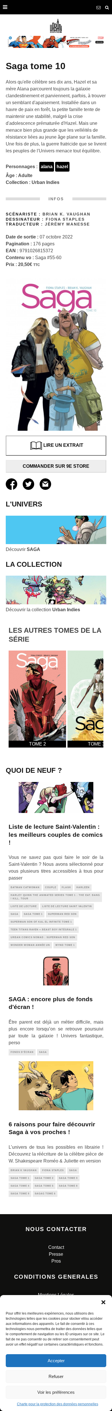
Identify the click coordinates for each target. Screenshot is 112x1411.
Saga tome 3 (68, 1178)
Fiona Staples (65, 219)
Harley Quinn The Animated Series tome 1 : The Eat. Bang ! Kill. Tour (55, 897)
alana (47, 166)
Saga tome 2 (44, 1178)
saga (14, 914)
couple (50, 887)
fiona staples (53, 1170)
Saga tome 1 (33, 914)
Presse (56, 1254)
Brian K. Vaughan (66, 214)
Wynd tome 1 (65, 945)
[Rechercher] (107, 7)
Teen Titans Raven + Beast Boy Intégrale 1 (44, 929)
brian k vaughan (24, 1170)
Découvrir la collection (43, 609)
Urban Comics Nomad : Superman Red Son (43, 937)
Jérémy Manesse (67, 224)
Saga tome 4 (20, 1186)
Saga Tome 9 (20, 1193)
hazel (62, 166)
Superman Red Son (62, 914)
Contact (56, 1247)
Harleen (83, 887)
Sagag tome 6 (45, 1193)
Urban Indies (45, 182)
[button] (103, 1302)
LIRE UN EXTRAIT (63, 445)
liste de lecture (24, 906)
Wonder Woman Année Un (30, 945)
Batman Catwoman (25, 887)
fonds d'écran (22, 1052)
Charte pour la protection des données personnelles (57, 1404)
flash (66, 887)
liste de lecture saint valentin (67, 906)
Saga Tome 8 (68, 1186)
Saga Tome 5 (44, 1186)
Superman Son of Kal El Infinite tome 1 (41, 922)
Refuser (56, 1376)
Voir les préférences (56, 1392)
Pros (56, 1261)
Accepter (56, 1360)
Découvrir (23, 549)
